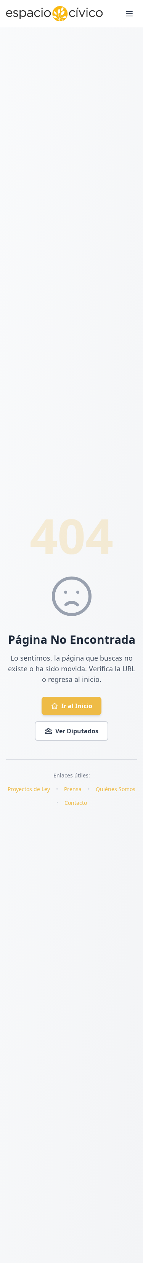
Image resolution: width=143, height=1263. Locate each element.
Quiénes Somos (115, 789)
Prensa (73, 789)
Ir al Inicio (76, 706)
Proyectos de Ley (29, 789)
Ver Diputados (76, 731)
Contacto (75, 802)
